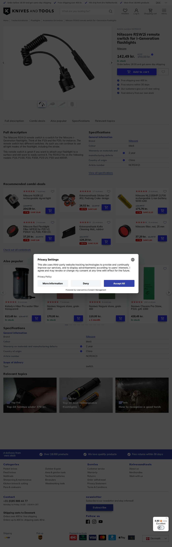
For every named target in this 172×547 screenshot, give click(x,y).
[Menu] (167, 519)
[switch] (161, 528)
